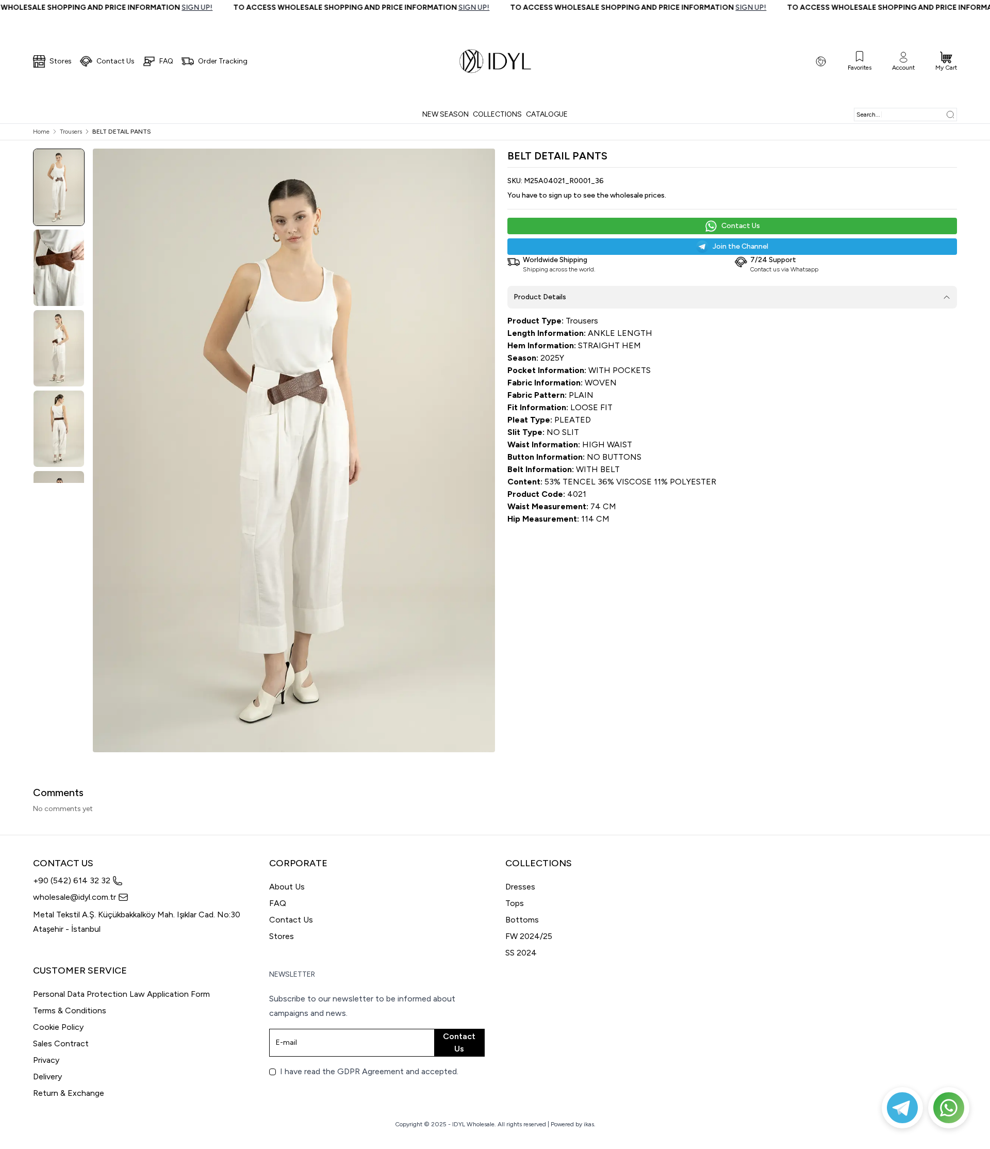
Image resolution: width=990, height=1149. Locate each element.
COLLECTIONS (538, 863)
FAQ (277, 903)
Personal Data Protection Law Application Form (121, 994)
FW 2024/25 (528, 936)
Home (41, 131)
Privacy (46, 1060)
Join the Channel (740, 246)
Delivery (47, 1076)
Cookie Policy (58, 1027)
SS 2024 (521, 953)
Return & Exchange (68, 1093)
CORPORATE (298, 863)
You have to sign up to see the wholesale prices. (586, 195)
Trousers (71, 131)
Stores (281, 936)
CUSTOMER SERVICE (80, 970)
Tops (514, 903)
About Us (287, 887)
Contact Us (740, 225)
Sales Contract (61, 1043)
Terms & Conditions (69, 1010)
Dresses (520, 887)
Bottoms (522, 920)
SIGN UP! (151, 7)
